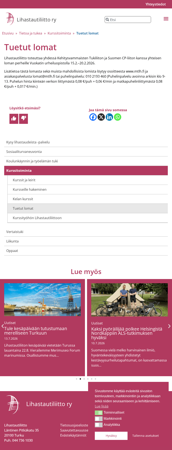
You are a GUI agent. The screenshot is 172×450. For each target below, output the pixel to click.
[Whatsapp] (117, 117)
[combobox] (128, 19)
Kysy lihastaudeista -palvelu (28, 142)
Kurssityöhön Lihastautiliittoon (37, 218)
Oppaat (12, 250)
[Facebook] (93, 117)
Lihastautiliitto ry (36, 19)
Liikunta (12, 241)
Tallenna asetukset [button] (145, 436)
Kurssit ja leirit (24, 180)
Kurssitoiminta (59, 33)
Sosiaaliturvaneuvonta (24, 151)
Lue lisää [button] (101, 406)
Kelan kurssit (23, 199)
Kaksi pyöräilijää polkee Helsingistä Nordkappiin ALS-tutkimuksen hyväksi (126, 333)
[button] (99, 412)
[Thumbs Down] (23, 119)
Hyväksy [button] (111, 436)
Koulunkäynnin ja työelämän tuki (32, 161)
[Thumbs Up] (13, 119)
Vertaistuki (14, 231)
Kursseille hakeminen (30, 189)
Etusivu (8, 33)
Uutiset (10, 322)
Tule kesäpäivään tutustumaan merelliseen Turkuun (35, 331)
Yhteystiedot (156, 4)
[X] (101, 117)
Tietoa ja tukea (30, 33)
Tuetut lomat (23, 208)
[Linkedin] (109, 117)
